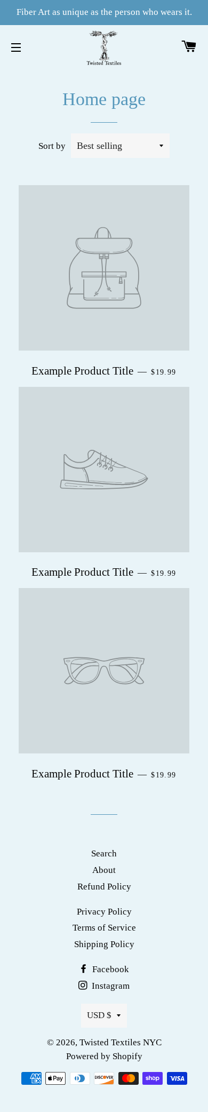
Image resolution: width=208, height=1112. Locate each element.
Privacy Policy (104, 912)
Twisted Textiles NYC (120, 1042)
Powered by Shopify (104, 1056)
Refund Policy (104, 886)
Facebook (109, 969)
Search (104, 853)
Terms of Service (104, 928)
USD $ (99, 1015)
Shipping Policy (104, 944)
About (104, 870)
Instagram (110, 986)
